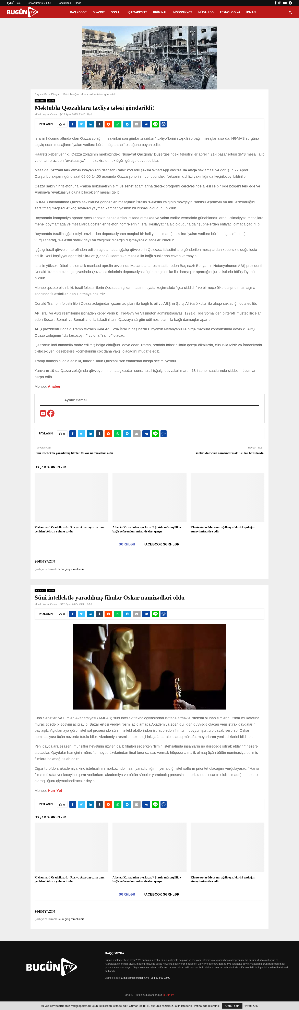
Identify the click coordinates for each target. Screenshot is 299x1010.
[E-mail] (43, 415)
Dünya (51, 101)
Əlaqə (77, 3)
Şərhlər (127, 544)
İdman (251, 12)
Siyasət (99, 12)
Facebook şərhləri (161, 544)
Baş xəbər (78, 12)
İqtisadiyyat (137, 12)
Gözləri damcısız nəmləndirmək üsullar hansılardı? (229, 453)
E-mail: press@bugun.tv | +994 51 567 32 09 (145, 977)
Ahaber (54, 386)
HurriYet (55, 791)
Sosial (116, 12)
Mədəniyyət (182, 12)
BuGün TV (168, 995)
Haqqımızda (64, 3)
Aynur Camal (50, 114)
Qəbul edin (232, 1005)
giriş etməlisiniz (74, 569)
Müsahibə (206, 12)
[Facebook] (51, 415)
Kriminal (160, 12)
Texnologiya (230, 12)
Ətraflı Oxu (251, 1005)
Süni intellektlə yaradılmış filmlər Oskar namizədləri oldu (74, 453)
